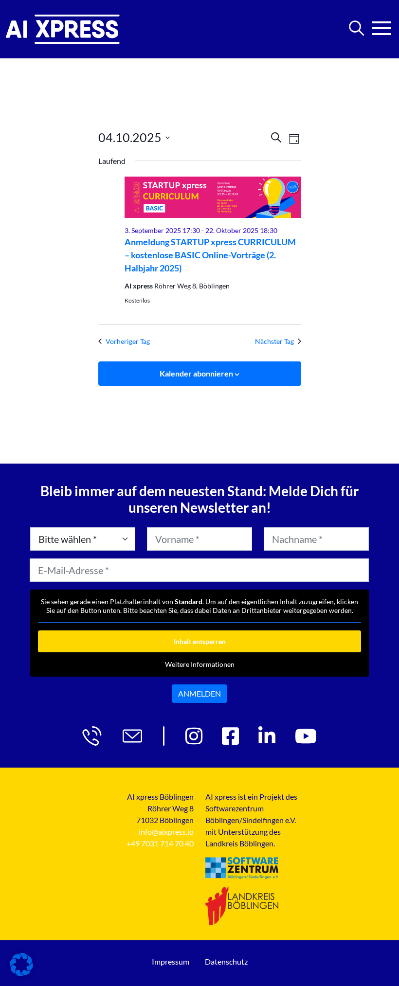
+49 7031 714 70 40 (160, 843)
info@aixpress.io (166, 831)
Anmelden (199, 693)
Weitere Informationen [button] (200, 664)
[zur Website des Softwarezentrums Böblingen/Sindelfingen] (241, 868)
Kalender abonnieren (196, 373)
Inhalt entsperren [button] (200, 641)
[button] (21, 964)
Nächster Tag (274, 341)
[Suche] (356, 28)
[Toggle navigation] (381, 25)
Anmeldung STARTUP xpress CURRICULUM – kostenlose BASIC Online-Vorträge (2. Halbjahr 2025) (210, 254)
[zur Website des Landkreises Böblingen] (241, 905)
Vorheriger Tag (128, 341)
